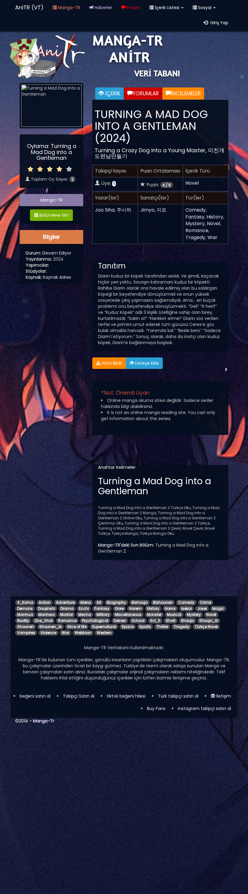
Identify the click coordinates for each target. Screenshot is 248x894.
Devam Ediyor (56, 253)
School (138, 620)
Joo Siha (105, 209)
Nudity (23, 620)
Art (98, 602)
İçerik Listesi (167, 8)
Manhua (25, 614)
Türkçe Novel (206, 626)
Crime (205, 602)
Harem (135, 608)
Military (102, 614)
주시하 (124, 209)
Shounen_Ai (50, 626)
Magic (218, 608)
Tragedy (195, 237)
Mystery (195, 223)
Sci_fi (155, 620)
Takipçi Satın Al (78, 696)
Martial (66, 614)
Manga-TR (68, 8)
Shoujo (187, 620)
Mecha (84, 614)
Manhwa (46, 614)
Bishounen (163, 602)
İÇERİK (112, 93)
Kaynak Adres (57, 277)
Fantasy (194, 216)
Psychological (95, 620)
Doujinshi (46, 608)
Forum (133, 8)
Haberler (102, 8)
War (212, 237)
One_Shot (43, 620)
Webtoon (83, 632)
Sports (145, 626)
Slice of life (76, 626)
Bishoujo (140, 602)
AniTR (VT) (29, 7)
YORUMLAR (145, 93)
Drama (66, 608)
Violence (48, 632)
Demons (25, 608)
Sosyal (205, 8)
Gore (119, 608)
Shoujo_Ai (208, 620)
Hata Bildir (111, 363)
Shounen (25, 626)
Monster (154, 614)
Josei (202, 608)
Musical (174, 614)
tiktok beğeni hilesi (126, 696)
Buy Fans (156, 708)
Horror (170, 608)
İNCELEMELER (186, 93)
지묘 (161, 209)
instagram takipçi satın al (204, 708)
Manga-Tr (43, 721)
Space (128, 626)
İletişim (223, 696)
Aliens (85, 602)
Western (104, 632)
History (215, 216)
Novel (192, 182)
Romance (196, 230)
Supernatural (104, 626)
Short (170, 620)
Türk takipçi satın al (178, 696)
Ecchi (84, 608)
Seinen (120, 620)
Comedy (195, 209)
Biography (116, 602)
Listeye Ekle (146, 363)
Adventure (65, 602)
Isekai (186, 608)
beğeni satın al (35, 696)
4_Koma (25, 602)
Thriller (162, 626)
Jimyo (147, 209)
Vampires (26, 632)
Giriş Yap (218, 23)
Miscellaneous (128, 614)
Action (45, 602)
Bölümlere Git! (53, 215)
